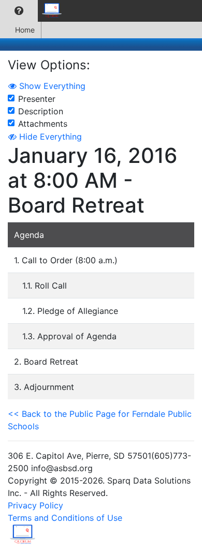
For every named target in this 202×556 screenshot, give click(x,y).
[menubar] (34, 11)
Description (40, 111)
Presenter (36, 99)
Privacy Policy (35, 505)
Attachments (42, 123)
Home (25, 29)
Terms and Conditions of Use (65, 518)
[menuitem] (19, 11)
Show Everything (51, 86)
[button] (19, 11)
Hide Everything (49, 136)
